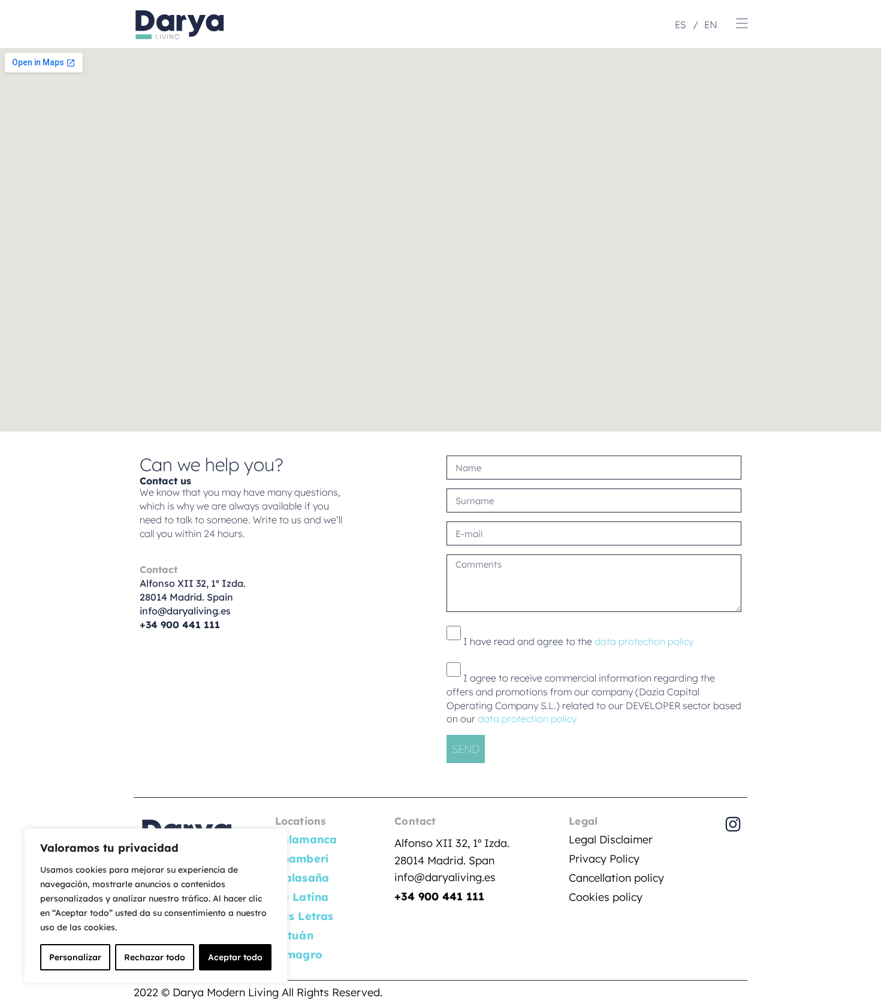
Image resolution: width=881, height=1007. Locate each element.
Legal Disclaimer (611, 839)
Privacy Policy (604, 859)
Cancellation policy (616, 878)
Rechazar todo (154, 957)
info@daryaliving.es (185, 611)
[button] (742, 24)
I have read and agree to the (578, 641)
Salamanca (306, 839)
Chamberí (302, 859)
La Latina (302, 897)
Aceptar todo (235, 957)
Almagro (298, 954)
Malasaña (302, 878)
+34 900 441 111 (439, 896)
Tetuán (294, 935)
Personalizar (75, 957)
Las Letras (304, 916)
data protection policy (642, 641)
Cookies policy (605, 897)
